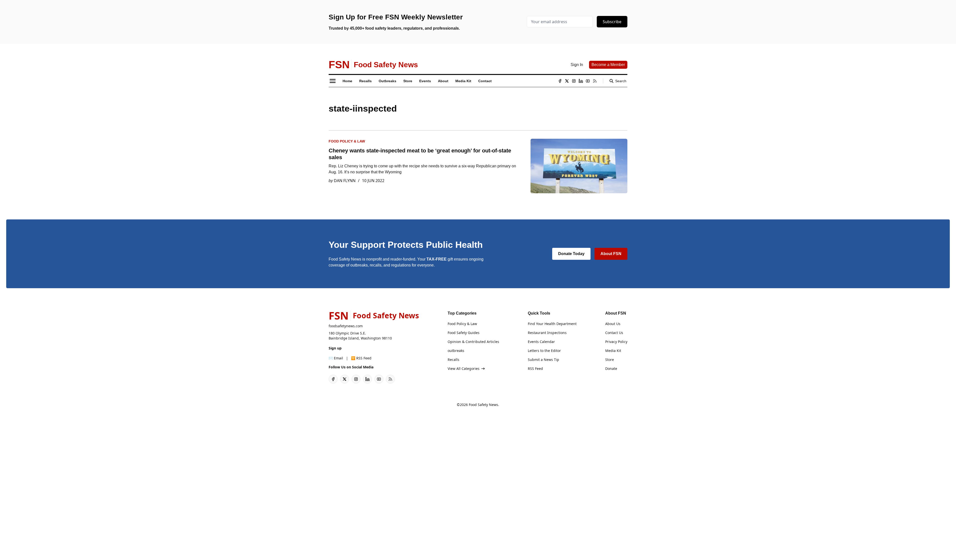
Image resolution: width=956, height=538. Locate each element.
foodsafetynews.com (346, 326)
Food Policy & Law (347, 141)
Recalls (453, 359)
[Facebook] (560, 81)
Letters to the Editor (544, 350)
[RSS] (595, 81)
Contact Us (614, 332)
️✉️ (336, 358)
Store (609, 359)
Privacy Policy (616, 341)
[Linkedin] (581, 81)
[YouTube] (588, 81)
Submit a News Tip (543, 359)
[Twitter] (567, 81)
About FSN (610, 254)
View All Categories (463, 368)
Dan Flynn (345, 180)
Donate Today (571, 254)
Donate (611, 368)
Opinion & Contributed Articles (473, 341)
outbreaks (456, 350)
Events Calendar (541, 341)
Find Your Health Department (552, 323)
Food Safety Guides (463, 332)
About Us (612, 323)
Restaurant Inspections (547, 332)
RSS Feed (535, 368)
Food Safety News (483, 404)
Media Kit (613, 350)
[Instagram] (574, 81)
